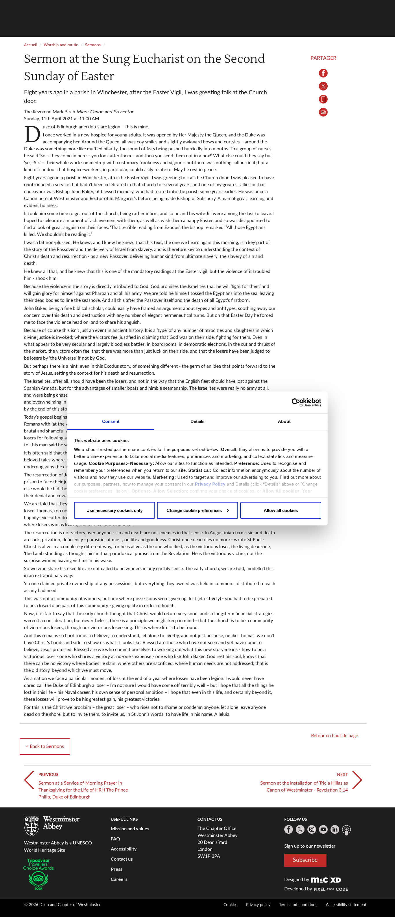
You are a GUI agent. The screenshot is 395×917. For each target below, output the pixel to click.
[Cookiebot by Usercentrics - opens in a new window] (296, 402)
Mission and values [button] (130, 828)
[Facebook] (288, 829)
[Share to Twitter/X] (323, 86)
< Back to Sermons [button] (45, 746)
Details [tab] (198, 421)
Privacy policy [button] (258, 905)
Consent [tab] (110, 421)
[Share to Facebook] (323, 73)
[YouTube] (323, 829)
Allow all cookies (281, 510)
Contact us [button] (122, 858)
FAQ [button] (115, 838)
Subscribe (305, 860)
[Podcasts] (346, 830)
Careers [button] (119, 879)
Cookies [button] (230, 905)
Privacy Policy (210, 484)
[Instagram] (311, 829)
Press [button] (116, 869)
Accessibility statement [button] (346, 905)
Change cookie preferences (194, 510)
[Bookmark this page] (323, 99)
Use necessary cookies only (114, 510)
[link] (326, 879)
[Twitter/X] (300, 829)
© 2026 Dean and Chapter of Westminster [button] (62, 905)
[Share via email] (323, 112)
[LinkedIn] (335, 829)
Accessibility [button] (124, 848)
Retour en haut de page (334, 735)
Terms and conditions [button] (298, 905)
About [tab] (284, 421)
